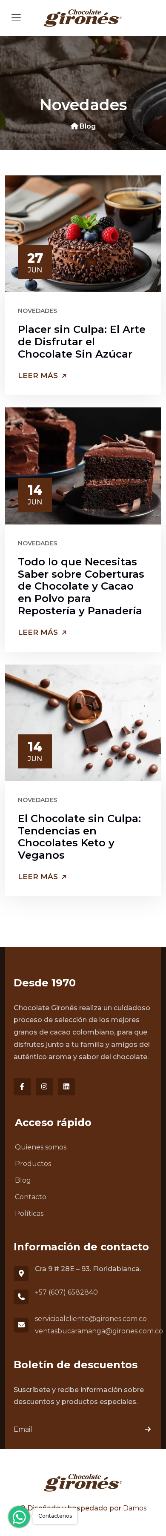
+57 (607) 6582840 (66, 1292)
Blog (88, 126)
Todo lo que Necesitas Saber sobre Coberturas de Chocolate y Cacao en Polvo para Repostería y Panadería (81, 586)
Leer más (39, 375)
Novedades (37, 311)
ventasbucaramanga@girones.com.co (99, 1331)
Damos (134, 1508)
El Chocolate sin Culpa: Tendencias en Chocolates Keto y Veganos (79, 836)
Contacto (30, 1197)
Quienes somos (40, 1147)
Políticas (29, 1213)
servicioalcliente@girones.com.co (91, 1319)
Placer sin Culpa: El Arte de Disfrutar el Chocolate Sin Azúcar (82, 341)
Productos (33, 1164)
